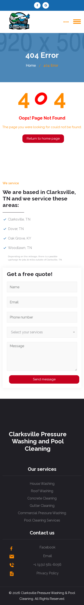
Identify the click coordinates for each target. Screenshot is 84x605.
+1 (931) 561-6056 (47, 564)
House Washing (42, 484)
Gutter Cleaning (42, 506)
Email (47, 556)
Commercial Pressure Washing (42, 513)
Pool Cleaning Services (42, 520)
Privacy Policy (47, 573)
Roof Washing (42, 491)
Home (31, 65)
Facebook (47, 547)
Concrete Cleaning (42, 498)
